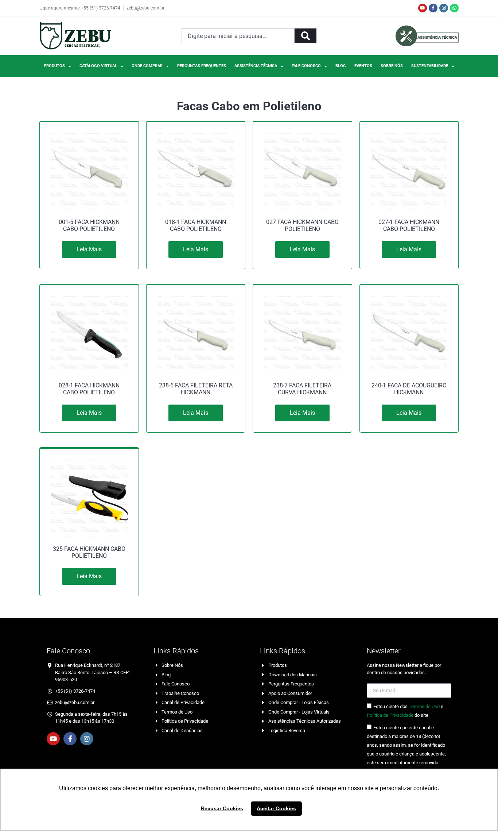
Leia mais (89, 249)
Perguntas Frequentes (201, 65)
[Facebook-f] (433, 8)
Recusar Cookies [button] (222, 808)
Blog (340, 65)
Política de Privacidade (390, 715)
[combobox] (238, 35)
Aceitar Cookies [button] (276, 808)
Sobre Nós (392, 65)
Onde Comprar (147, 65)
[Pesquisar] (305, 35)
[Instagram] (443, 8)
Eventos (363, 65)
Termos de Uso (424, 706)
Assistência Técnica (255, 65)
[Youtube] (422, 8)
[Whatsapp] (454, 8)
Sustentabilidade (429, 65)
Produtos (54, 65)
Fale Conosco (306, 65)
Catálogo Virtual (98, 65)
